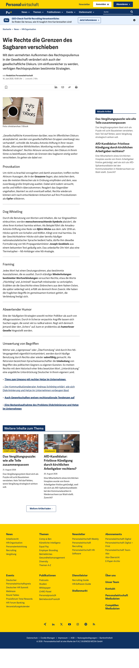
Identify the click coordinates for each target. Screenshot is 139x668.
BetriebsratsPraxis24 (49, 599)
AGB (73, 638)
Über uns (110, 575)
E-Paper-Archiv (112, 561)
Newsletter (84, 4)
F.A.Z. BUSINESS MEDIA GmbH (89, 641)
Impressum (63, 638)
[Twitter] (61, 624)
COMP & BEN (9, 451)
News (16, 29)
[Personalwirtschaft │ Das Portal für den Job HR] (22, 4)
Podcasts (43, 580)
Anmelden (101, 4)
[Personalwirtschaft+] (9, 13)
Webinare (10, 591)
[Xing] (45, 624)
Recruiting (11, 550)
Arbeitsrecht (50, 451)
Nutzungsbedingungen (87, 638)
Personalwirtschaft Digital (118, 539)
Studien (43, 584)
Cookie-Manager (48, 638)
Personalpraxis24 (47, 595)
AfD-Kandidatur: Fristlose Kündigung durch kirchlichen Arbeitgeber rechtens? (60, 463)
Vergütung (11, 554)
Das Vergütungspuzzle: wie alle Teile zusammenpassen (19, 461)
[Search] (132, 12)
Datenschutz (32, 638)
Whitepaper (45, 587)
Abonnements (113, 534)
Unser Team (112, 582)
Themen (44, 534)
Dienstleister (80, 575)
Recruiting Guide (80, 580)
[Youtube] (69, 624)
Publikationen (47, 575)
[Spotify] (85, 624)
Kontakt (110, 588)
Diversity (43, 561)
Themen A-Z (45, 565)
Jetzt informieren (88, 20)
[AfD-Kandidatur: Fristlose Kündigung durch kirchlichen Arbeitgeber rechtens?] (62, 443)
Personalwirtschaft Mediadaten (116, 597)
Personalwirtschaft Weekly (85, 539)
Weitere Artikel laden (40, 508)
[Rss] (94, 624)
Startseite (7, 29)
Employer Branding (48, 550)
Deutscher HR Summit (17, 587)
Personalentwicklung (16, 546)
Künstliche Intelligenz (49, 542)
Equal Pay (44, 546)
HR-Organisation (29, 29)
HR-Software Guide (81, 584)
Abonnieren (122, 4)
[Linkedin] (53, 624)
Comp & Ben (45, 539)
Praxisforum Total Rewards (19, 598)
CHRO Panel (45, 591)
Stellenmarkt (80, 590)
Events (10, 575)
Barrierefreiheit (106, 638)
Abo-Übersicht (112, 557)
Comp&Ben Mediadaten (112, 607)
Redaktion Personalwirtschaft (19, 75)
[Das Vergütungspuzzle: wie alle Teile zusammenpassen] (20, 443)
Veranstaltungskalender (18, 606)
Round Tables (12, 595)
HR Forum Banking (15, 602)
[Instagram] (77, 624)
